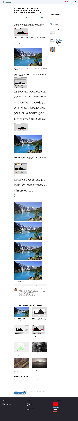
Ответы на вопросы (30, 408)
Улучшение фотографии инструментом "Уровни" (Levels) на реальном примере (39, 319)
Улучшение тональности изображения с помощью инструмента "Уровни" (19, 319)
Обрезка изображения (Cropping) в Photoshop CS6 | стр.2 (39, 369)
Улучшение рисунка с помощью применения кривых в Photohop (21, 353)
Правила (3, 403)
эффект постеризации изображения (21, 181)
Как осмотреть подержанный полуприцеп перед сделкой (55, 15)
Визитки (28, 409)
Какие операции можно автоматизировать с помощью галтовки (55, 25)
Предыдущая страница (19, 281)
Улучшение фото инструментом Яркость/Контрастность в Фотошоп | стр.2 (39, 336)
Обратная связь (4, 405)
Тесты (28, 405)
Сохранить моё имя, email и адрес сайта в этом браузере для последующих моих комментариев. (30, 391)
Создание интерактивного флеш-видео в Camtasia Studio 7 (59, 43)
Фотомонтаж (29, 404)
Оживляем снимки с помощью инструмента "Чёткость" (20, 369)
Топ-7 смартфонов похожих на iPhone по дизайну (60, 49)
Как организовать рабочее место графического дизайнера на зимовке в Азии (56, 19)
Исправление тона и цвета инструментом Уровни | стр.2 (20, 336)
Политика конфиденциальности (7, 404)
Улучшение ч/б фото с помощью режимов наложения (39, 353)
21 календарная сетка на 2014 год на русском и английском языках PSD (60, 34)
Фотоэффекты (29, 403)
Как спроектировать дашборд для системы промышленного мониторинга (56, 10)
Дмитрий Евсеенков (23, 288)
